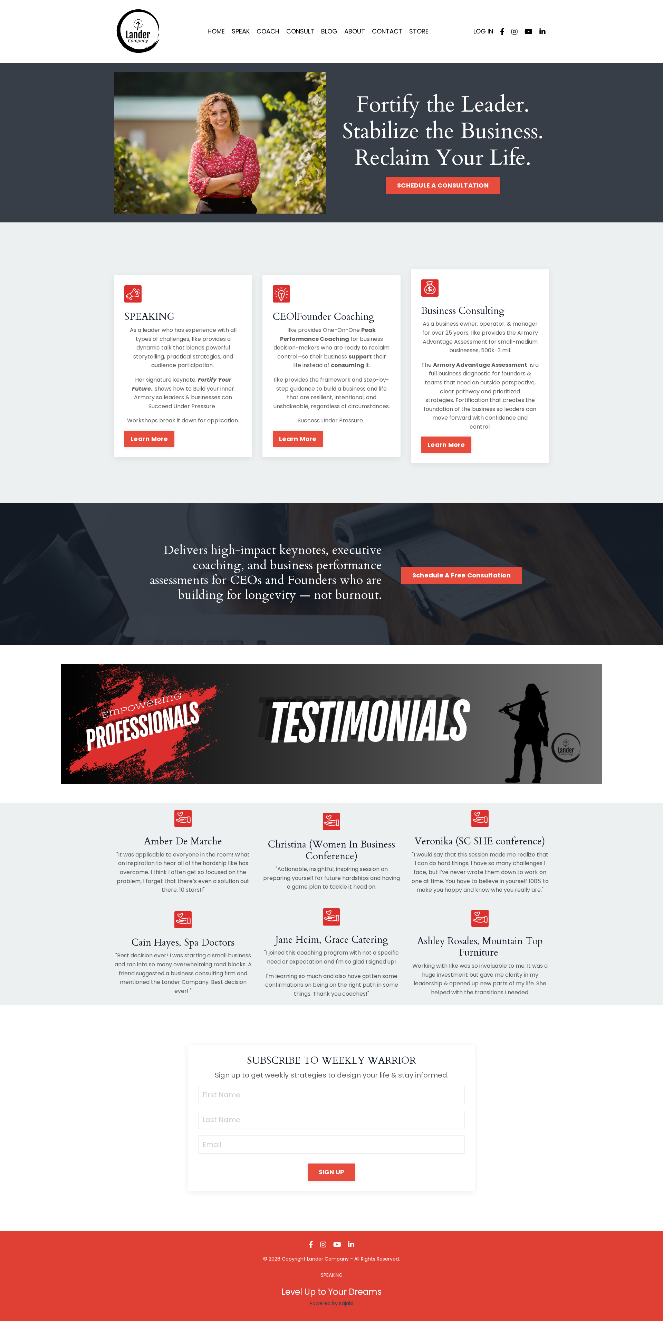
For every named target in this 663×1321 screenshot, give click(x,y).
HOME (216, 31)
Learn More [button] (149, 438)
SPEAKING (332, 1275)
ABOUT (354, 31)
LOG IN (483, 31)
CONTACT (387, 31)
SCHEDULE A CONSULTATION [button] (443, 185)
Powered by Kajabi (331, 1303)
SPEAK (241, 31)
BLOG (329, 31)
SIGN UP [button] (332, 1172)
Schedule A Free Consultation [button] (461, 575)
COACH (268, 31)
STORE (419, 31)
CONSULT (300, 31)
